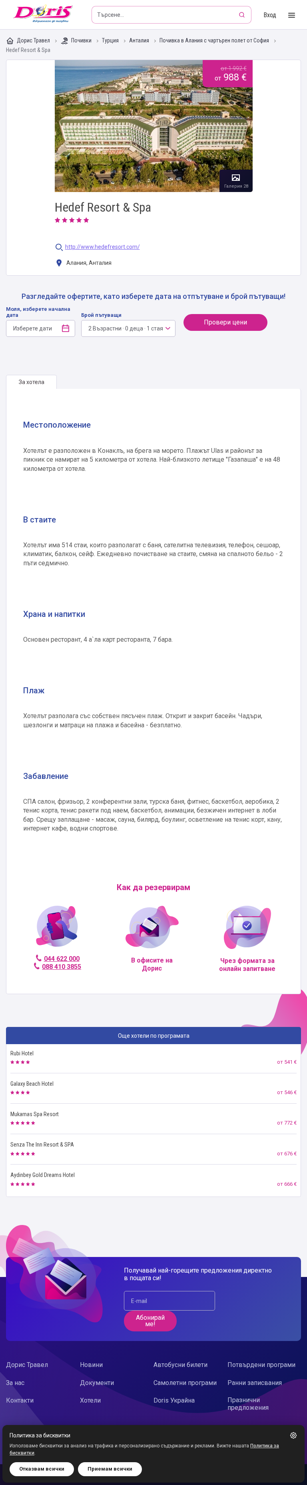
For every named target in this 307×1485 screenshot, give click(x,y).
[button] (293, 1435)
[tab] (31, 382)
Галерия (154, 126)
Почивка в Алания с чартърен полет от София (214, 41)
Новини (91, 1365)
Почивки (81, 40)
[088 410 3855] (57, 929)
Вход (269, 15)
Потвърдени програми (261, 1365)
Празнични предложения (248, 1403)
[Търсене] (242, 14)
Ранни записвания (254, 1383)
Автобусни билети (180, 1365)
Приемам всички (110, 1469)
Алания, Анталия (88, 263)
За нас (15, 1383)
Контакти (20, 1400)
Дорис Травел (33, 40)
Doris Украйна (174, 1400)
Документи (97, 1383)
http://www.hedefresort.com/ (102, 247)
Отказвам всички (41, 1469)
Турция (111, 41)
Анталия (139, 41)
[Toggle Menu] (291, 15)
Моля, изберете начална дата (38, 312)
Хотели (90, 1400)
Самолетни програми (185, 1383)
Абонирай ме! (150, 1321)
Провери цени (225, 322)
